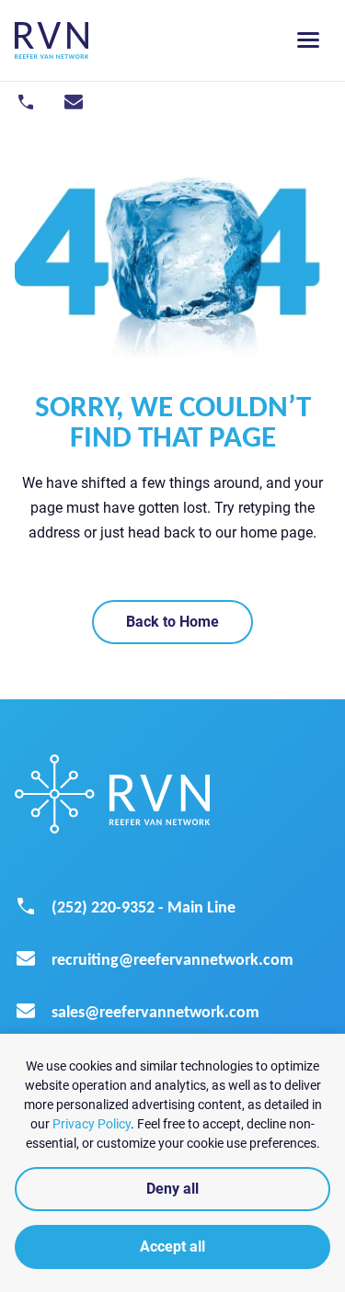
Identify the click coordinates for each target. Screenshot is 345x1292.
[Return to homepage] (51, 40)
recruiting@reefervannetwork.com (172, 959)
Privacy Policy (91, 1123)
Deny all (172, 1188)
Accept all (172, 1246)
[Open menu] (308, 40)
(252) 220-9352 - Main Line (144, 907)
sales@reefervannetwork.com (155, 1012)
